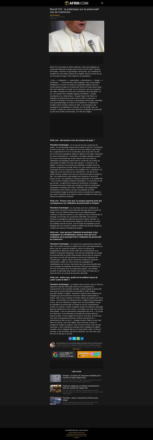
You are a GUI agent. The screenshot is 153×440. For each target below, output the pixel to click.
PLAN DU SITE (81, 432)
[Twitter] (74, 338)
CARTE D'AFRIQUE (73, 432)
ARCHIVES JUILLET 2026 (71, 436)
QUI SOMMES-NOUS (71, 434)
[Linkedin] (82, 338)
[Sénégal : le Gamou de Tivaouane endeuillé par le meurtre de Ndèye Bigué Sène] (55, 378)
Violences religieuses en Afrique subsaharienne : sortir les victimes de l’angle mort (81, 387)
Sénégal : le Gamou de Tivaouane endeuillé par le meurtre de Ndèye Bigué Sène (82, 377)
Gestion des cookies (82, 436)
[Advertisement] (76, 60)
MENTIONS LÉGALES (81, 434)
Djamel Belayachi (55, 15)
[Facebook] (70, 338)
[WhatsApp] (78, 338)
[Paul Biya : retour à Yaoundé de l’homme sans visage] (55, 401)
